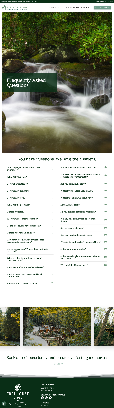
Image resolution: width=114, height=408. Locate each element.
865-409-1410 (44, 405)
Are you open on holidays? (73, 183)
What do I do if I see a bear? (74, 265)
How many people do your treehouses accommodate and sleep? (25, 240)
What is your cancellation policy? (76, 190)
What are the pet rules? (18, 204)
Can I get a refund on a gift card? (76, 235)
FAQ (59, 7)
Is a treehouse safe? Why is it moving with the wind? (27, 250)
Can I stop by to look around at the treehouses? (23, 168)
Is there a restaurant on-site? (21, 232)
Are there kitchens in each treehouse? (25, 267)
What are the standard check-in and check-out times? (24, 259)
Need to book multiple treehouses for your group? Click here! (19, 1)
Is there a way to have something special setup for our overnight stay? (80, 175)
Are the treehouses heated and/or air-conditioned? (25, 275)
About (83, 7)
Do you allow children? (18, 190)
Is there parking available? (73, 249)
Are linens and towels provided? (23, 283)
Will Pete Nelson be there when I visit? (79, 167)
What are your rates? (17, 176)
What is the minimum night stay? (76, 197)
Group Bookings (75, 7)
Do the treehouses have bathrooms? (24, 225)
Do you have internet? (17, 183)
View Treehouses (102, 7)
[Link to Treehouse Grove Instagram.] (47, 397)
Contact (88, 7)
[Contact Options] (4, 403)
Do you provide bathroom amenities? (78, 211)
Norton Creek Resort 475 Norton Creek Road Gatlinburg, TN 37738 (47, 388)
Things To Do (53, 7)
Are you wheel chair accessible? (22, 218)
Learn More (65, 7)
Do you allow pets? (16, 197)
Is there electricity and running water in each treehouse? (80, 257)
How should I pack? (70, 204)
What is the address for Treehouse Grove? (80, 242)
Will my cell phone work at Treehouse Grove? (79, 219)
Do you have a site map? (72, 228)
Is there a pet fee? (15, 211)
